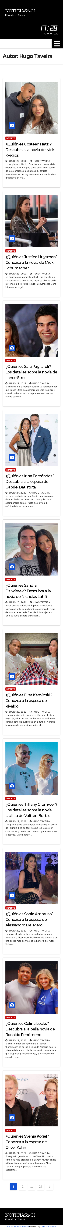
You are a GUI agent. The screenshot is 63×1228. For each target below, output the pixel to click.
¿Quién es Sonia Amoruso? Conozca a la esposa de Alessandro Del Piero (29, 919)
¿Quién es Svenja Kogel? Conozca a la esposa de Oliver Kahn (27, 1142)
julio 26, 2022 (18, 602)
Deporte (10, 138)
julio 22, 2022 (18, 821)
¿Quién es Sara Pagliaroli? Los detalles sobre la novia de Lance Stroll (31, 372)
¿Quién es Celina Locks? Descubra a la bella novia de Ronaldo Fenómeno (30, 1029)
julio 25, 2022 (18, 712)
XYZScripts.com (49, 1226)
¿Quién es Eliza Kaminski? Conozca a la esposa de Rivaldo (28, 701)
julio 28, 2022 (18, 273)
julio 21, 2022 (18, 1153)
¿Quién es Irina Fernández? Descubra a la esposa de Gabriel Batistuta (29, 482)
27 (40, 1186)
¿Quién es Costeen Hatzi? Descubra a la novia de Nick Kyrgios (29, 150)
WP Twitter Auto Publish (18, 1226)
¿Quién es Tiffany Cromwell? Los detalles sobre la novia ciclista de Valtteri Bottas (31, 810)
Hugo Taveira (41, 161)
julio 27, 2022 (18, 383)
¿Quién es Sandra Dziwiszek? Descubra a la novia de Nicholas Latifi (28, 591)
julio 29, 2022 (18, 161)
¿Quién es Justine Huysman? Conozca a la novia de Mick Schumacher (31, 262)
